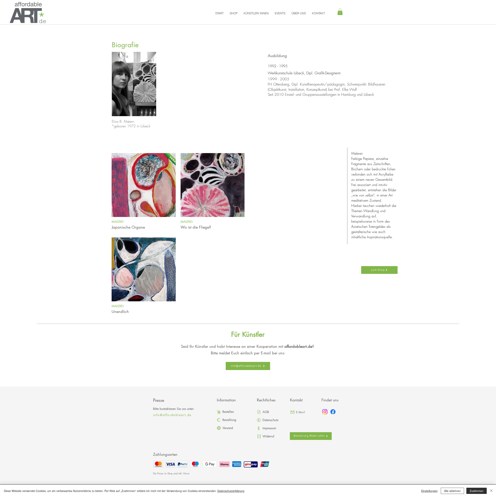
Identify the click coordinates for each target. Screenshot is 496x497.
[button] (340, 12)
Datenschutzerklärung (230, 491)
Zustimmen (476, 491)
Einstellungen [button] (429, 491)
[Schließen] (491, 491)
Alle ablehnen (452, 491)
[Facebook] (333, 411)
